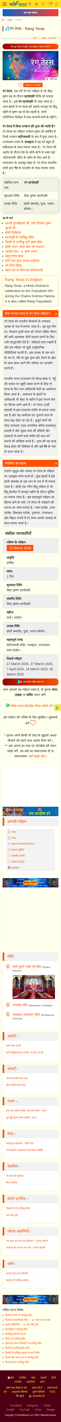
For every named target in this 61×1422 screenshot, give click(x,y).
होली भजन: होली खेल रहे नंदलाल (24, 246)
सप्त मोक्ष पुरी (12, 1215)
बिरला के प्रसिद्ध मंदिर (15, 1338)
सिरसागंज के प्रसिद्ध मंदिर (17, 1362)
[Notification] (56, 4)
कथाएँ (43, 1377)
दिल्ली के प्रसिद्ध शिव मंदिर (17, 1348)
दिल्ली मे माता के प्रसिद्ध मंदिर (18, 1315)
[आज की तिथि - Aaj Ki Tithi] (36, 4)
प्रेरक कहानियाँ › (19, 1231)
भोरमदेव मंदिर (20, 1005)
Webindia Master (48, 1415)
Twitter (47, 1405)
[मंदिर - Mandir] (29, 4)
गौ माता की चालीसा (15, 1175)
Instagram (32, 1405)
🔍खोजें (20, 1396)
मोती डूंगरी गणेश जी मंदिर (27, 967)
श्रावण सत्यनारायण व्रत (23, 843)
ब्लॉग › (11, 1264)
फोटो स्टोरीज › (17, 1198)
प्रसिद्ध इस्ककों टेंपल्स (15, 1334)
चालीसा (22, 1377)
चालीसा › (13, 1166)
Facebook (16, 1405)
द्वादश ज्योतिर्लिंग (12, 1324)
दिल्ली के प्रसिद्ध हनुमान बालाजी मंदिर (22, 1352)
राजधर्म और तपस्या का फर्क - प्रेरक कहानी (25, 1247)
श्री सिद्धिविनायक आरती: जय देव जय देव (24, 1052)
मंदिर (10, 956)
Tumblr (10, 1409)
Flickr (38, 1409)
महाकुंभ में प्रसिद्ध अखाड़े (17, 1280)
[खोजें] (43, 4)
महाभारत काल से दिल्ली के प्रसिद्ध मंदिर (23, 1343)
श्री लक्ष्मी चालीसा (30, 12)
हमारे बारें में (37, 1387)
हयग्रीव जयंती (18, 855)
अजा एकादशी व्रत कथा (17, 1078)
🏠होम (10, 1377)
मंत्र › (11, 1133)
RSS (52, 1391)
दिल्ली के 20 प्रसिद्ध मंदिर (18, 1208)
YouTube (24, 1409)
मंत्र (33, 1377)
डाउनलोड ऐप (38, 1396)
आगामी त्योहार (16, 821)
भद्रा (14, 832)
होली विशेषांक (13, 232)
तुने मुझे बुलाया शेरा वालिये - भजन (21, 1117)
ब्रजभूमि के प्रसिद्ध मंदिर (19, 237)
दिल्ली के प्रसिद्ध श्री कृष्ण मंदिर (23, 242)
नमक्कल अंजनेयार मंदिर (26, 1014)
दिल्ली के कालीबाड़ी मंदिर (16, 1320)
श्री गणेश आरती (13, 1045)
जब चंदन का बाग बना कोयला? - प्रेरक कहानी (27, 1241)
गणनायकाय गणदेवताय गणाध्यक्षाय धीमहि (24, 1150)
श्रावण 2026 (18, 861)
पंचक (14, 838)
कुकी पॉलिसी (39, 1391)
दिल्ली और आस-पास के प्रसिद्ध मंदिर (22, 1357)
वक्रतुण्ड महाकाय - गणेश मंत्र (20, 1143)
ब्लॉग (42, 1381)
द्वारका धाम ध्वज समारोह (17, 1273)
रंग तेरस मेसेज (13, 265)
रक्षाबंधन (15, 867)
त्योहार (9, 20)
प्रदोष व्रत (11, 251)
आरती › (12, 1036)
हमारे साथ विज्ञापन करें (16, 1387)
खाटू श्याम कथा (14, 256)
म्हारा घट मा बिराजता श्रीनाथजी (24, 270)
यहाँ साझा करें (37, 756)
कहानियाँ (31, 1381)
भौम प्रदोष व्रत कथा (15, 1085)
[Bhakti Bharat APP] (57, 707)
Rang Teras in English (23, 279)
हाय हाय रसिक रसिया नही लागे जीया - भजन (26, 1110)
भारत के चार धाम (42, 1320)
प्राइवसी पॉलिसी (19, 1391)
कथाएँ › (12, 1068)
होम (2, 20)
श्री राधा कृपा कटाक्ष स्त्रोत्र (22, 261)
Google (51, 1409)
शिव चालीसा (11, 1182)
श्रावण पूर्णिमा (18, 849)
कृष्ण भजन (31, 251)
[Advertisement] (30, 701)
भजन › (12, 1101)
